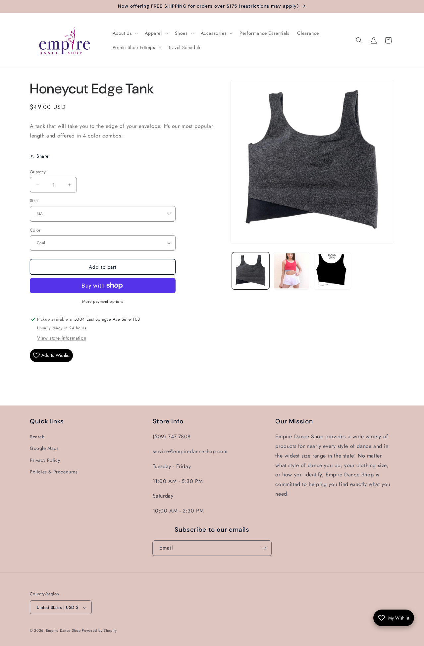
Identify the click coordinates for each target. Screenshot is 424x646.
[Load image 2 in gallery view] (291, 271)
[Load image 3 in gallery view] (332, 271)
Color (35, 230)
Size (34, 200)
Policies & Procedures (54, 471)
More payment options (103, 301)
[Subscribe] (264, 548)
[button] (125, 33)
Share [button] (42, 156)
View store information (61, 338)
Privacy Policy (45, 460)
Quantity (38, 172)
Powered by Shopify (99, 630)
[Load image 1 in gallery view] (250, 271)
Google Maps (44, 448)
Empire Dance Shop (64, 630)
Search (37, 436)
